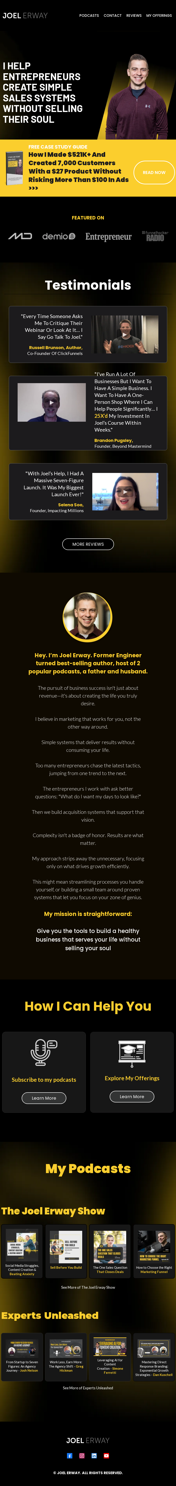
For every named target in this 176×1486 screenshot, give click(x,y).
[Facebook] (70, 1456)
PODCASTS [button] (89, 15)
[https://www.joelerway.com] (25, 15)
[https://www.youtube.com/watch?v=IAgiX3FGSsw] (110, 1346)
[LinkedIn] (94, 1456)
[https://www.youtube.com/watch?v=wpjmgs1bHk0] (22, 1348)
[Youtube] (106, 1456)
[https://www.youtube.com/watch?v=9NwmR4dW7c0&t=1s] (154, 1348)
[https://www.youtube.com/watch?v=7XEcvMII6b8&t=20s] (66, 1348)
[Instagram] (82, 1456)
